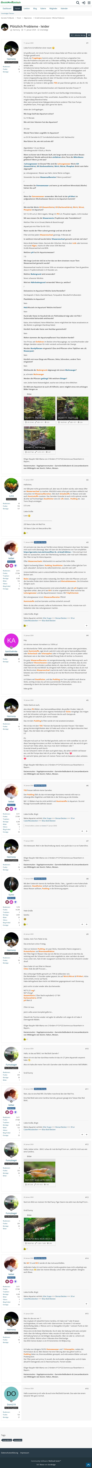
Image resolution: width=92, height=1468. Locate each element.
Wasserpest (28, 351)
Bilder (5, 581)
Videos (5, 584)
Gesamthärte (29, 166)
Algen (34, 245)
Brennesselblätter (46, 951)
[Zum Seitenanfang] (88, 1465)
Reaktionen (6, 67)
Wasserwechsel (46, 235)
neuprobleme (7, 1440)
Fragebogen (37, 58)
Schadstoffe (65, 494)
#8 (87, 879)
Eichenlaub (32, 653)
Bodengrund (36, 274)
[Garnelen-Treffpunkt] (11, 2)
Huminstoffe (33, 496)
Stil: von (46, 1464)
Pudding (73, 499)
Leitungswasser (30, 164)
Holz (25, 307)
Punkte (5, 69)
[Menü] (89, 3)
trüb (74, 243)
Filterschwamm (40, 663)
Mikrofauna (78, 157)
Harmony (16, 30)
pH (32, 252)
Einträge (5, 589)
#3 (87, 542)
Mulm (26, 579)
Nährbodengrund (38, 282)
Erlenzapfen (47, 653)
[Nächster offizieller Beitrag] (86, 625)
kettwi (44, 826)
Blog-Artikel (6, 586)
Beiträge (5, 72)
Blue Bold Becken (49, 620)
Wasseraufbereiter (48, 177)
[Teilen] (89, 35)
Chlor (26, 969)
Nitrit (56, 166)
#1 (87, 43)
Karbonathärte (46, 166)
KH (38, 166)
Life (62, 499)
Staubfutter (49, 499)
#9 (87, 934)
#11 (87, 1089)
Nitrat (62, 166)
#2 (87, 480)
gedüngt (44, 378)
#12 (87, 1144)
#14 (87, 1258)
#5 (87, 700)
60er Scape (47, 618)
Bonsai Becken (61, 618)
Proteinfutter (29, 951)
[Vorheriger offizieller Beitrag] (82, 831)
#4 (87, 635)
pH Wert (71, 196)
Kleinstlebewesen (68, 581)
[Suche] (78, 3)
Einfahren (40, 342)
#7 (87, 841)
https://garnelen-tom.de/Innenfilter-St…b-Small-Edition (47, 552)
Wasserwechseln (35, 561)
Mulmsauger (70, 370)
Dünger (63, 378)
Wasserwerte (48, 218)
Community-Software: (46, 1461)
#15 (87, 1313)
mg (32, 990)
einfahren (57, 157)
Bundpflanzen (36, 348)
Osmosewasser (42, 185)
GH (77, 164)
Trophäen (6, 576)
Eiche (68, 711)
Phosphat (70, 166)
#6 (87, 785)
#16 (87, 1388)
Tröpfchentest (72, 593)
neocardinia (18, 1440)
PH (58, 214)
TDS (55, 83)
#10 (87, 1049)
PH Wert (79, 976)
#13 (87, 1197)
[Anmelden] (83, 3)
